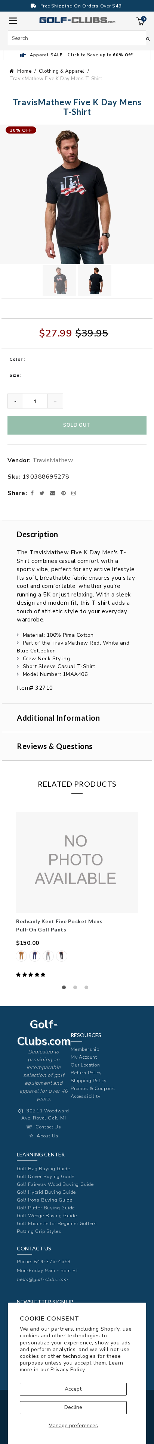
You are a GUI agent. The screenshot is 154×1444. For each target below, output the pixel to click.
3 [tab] (88, 989)
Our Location (85, 1065)
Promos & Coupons (93, 1088)
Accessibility (85, 1096)
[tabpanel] (77, 895)
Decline (73, 1407)
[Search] (148, 39)
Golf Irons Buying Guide (44, 1200)
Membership (85, 1049)
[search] (77, 37)
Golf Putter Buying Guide (46, 1208)
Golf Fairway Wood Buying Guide (55, 1184)
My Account (84, 1057)
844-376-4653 (52, 1261)
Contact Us (48, 1127)
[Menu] (13, 20)
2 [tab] (77, 989)
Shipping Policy (89, 1080)
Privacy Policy (67, 1369)
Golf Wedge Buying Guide (47, 1215)
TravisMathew (53, 460)
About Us (47, 1136)
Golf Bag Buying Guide (43, 1168)
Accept (73, 1389)
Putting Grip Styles (39, 1231)
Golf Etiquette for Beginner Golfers (57, 1223)
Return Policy (86, 1072)
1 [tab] (66, 989)
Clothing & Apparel (61, 71)
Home (24, 71)
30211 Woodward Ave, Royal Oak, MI (45, 1114)
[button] (31, 975)
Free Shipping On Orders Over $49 (80, 6)
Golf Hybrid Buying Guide (46, 1192)
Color (16, 359)
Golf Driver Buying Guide (45, 1176)
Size (14, 375)
